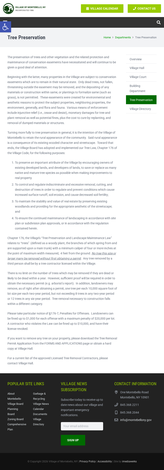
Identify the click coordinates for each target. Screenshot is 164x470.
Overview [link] (136, 59)
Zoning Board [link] (15, 419)
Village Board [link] (15, 403)
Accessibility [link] (105, 461)
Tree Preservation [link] (141, 100)
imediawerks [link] (129, 461)
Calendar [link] (38, 409)
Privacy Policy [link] (87, 461)
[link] (5, 26)
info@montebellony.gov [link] (136, 420)
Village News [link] (41, 403)
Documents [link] (40, 414)
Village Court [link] (138, 77)
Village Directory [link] (140, 109)
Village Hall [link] (137, 68)
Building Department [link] (137, 88)
